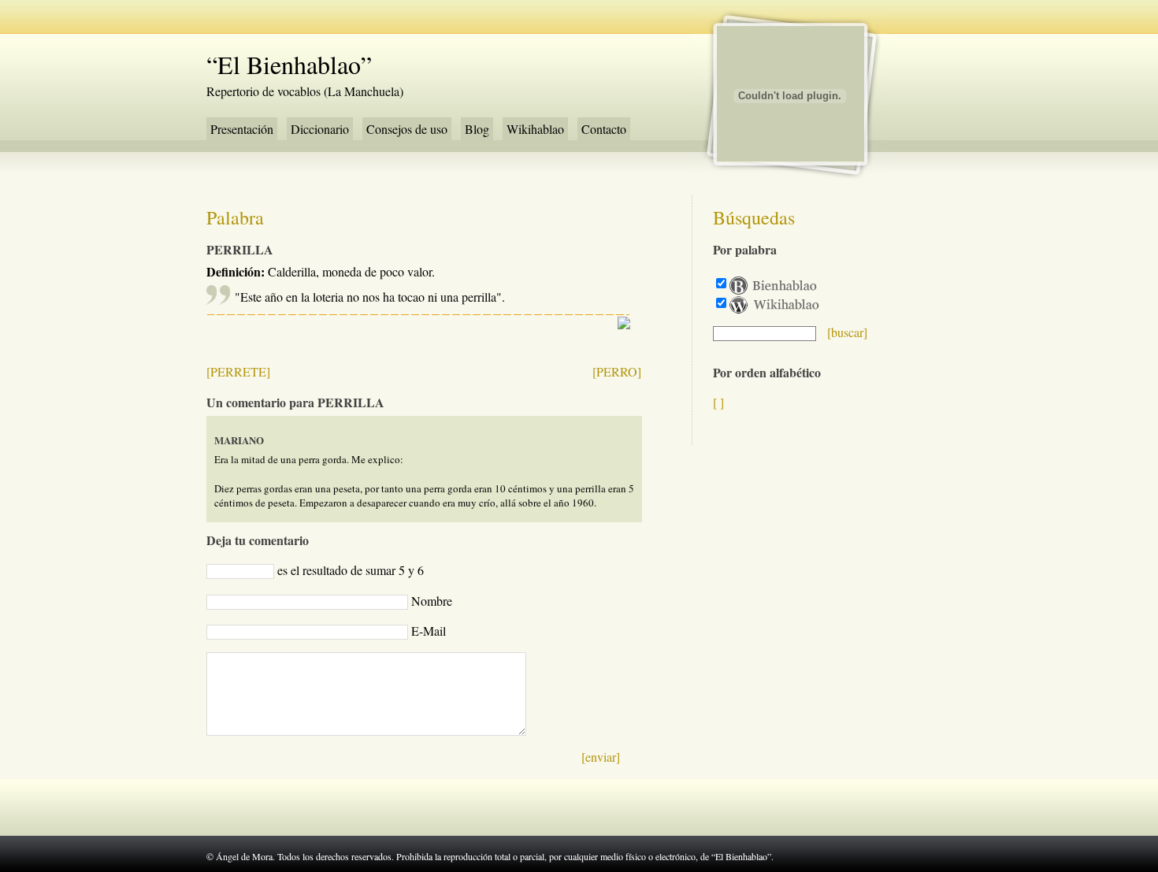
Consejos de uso (406, 129)
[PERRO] (616, 371)
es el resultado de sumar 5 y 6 (350, 570)
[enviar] (600, 756)
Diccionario (320, 129)
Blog (477, 129)
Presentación (241, 129)
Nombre (431, 600)
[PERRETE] (238, 371)
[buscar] (847, 332)
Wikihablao (535, 129)
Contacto (603, 129)
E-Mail (428, 630)
